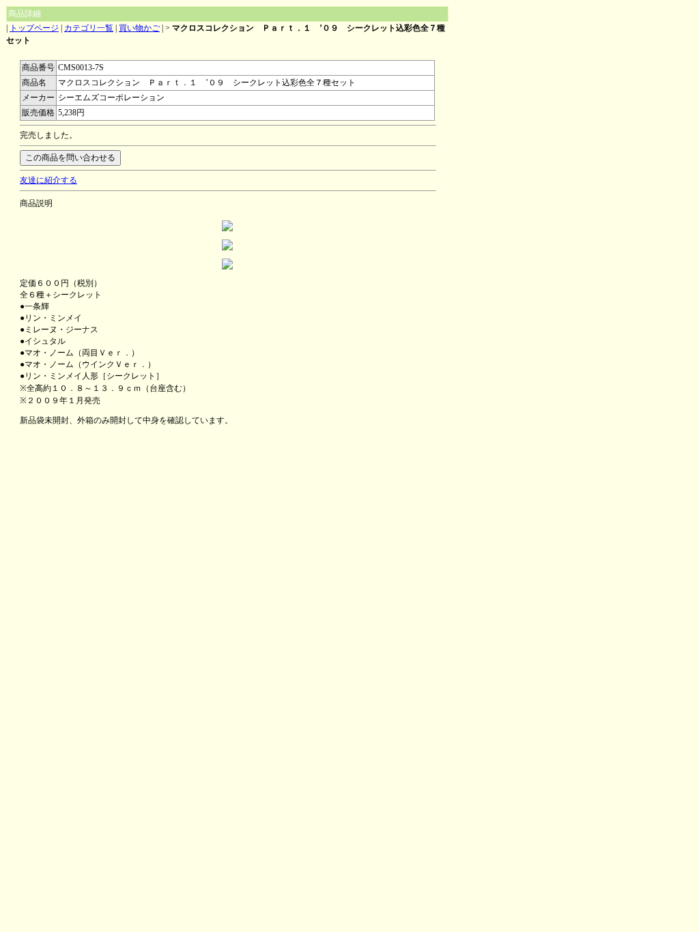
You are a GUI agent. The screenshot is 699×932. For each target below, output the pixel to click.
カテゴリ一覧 (88, 28)
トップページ (34, 28)
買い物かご (139, 28)
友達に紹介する (48, 180)
